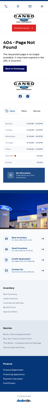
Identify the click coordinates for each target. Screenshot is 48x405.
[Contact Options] (30, 6)
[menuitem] (24, 300)
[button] (6, 6)
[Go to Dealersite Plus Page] (24, 400)
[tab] (10, 111)
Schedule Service (22, 28)
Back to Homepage (15, 69)
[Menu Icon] (42, 6)
